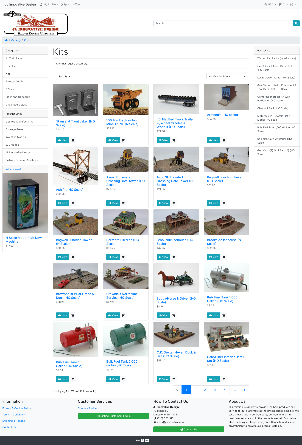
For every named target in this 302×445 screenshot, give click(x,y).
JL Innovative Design (20, 4)
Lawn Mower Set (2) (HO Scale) (276, 77)
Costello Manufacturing (20, 121)
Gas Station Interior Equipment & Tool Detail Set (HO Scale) (276, 87)
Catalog (16, 40)
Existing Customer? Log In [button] (114, 415)
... (234, 390)
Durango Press (14, 129)
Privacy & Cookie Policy (16, 408)
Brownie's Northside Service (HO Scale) (121, 296)
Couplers (11, 66)
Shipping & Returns (13, 420)
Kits (26, 40)
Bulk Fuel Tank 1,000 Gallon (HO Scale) (222, 299)
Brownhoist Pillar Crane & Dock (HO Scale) (75, 296)
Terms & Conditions (14, 414)
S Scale (10, 89)
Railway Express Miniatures (22, 160)
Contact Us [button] (190, 429)
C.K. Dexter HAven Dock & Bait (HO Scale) (176, 354)
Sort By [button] (63, 76)
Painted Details (15, 81)
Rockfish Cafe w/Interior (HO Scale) (274, 140)
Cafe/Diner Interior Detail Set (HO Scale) (225, 359)
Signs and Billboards (18, 96)
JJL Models (12, 144)
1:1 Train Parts (14, 58)
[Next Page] (244, 389)
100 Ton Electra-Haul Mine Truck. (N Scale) (122, 122)
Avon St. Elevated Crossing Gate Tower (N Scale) (175, 181)
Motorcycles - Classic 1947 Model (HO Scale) (273, 117)
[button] (49, 4)
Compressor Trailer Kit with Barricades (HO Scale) (273, 98)
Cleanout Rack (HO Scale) (272, 108)
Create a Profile (87, 408)
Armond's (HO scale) (222, 115)
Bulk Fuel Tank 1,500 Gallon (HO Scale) (71, 364)
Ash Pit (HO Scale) (70, 190)
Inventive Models (16, 137)
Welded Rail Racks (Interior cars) (276, 58)
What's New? (13, 169)
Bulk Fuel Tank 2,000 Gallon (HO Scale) (121, 363)
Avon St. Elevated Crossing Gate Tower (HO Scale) (125, 181)
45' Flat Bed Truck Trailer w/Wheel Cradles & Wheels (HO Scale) (175, 123)
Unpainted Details (16, 104)
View (64, 140)
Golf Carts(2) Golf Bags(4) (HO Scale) (276, 152)
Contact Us (9, 427)
